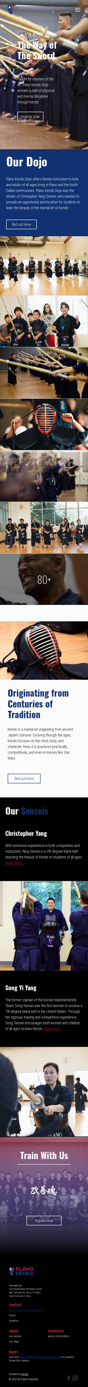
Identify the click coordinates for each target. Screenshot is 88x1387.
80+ (44, 579)
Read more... (14, 863)
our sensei (15, 1336)
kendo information (58, 1336)
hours (12, 1315)
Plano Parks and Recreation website (39, 1357)
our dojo (14, 1341)
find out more (21, 224)
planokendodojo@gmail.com (26, 1310)
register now (30, 116)
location (14, 1320)
